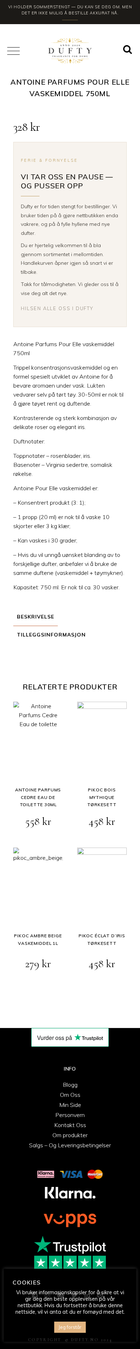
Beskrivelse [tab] (35, 616)
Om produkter (70, 1135)
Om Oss (70, 1094)
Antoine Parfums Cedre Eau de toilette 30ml (38, 797)
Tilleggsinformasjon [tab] (51, 634)
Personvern (70, 1114)
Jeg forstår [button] (70, 1327)
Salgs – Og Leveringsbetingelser (70, 1145)
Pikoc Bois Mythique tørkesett (102, 797)
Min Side (70, 1104)
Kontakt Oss (70, 1125)
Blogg (70, 1084)
